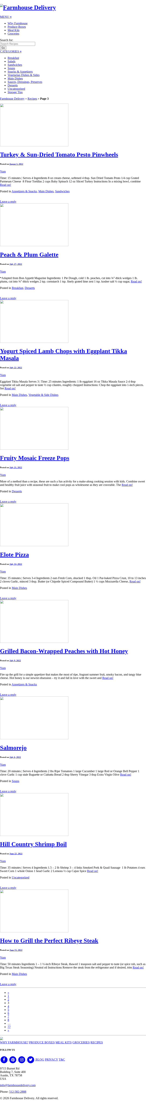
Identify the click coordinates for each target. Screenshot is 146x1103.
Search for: (6, 40)
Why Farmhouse (18, 23)
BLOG (40, 1059)
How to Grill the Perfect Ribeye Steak (49, 940)
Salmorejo (13, 747)
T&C (62, 1059)
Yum (3, 171)
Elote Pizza (14, 554)
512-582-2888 (17, 1091)
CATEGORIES (10, 51)
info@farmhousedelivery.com (18, 1085)
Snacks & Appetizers (20, 71)
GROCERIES (81, 1042)
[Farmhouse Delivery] (28, 7)
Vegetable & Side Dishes (43, 394)
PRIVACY (51, 1059)
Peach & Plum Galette (29, 254)
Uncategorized (16, 88)
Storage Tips (15, 92)
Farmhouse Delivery (12, 98)
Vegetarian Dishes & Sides (24, 75)
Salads (11, 61)
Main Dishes (15, 78)
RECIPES (96, 1042)
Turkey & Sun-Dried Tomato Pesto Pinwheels (59, 154)
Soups (11, 68)
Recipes (32, 98)
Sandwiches (15, 64)
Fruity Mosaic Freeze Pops (34, 457)
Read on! (5, 184)
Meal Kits (13, 30)
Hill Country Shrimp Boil (33, 844)
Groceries (13, 33)
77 (9, 1026)
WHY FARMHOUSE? (14, 1042)
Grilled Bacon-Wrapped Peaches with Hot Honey (64, 651)
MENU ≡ (6, 16)
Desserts (13, 85)
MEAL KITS (64, 1042)
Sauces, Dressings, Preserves (25, 82)
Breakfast (13, 58)
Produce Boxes (17, 26)
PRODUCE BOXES (42, 1042)
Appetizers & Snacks (24, 191)
